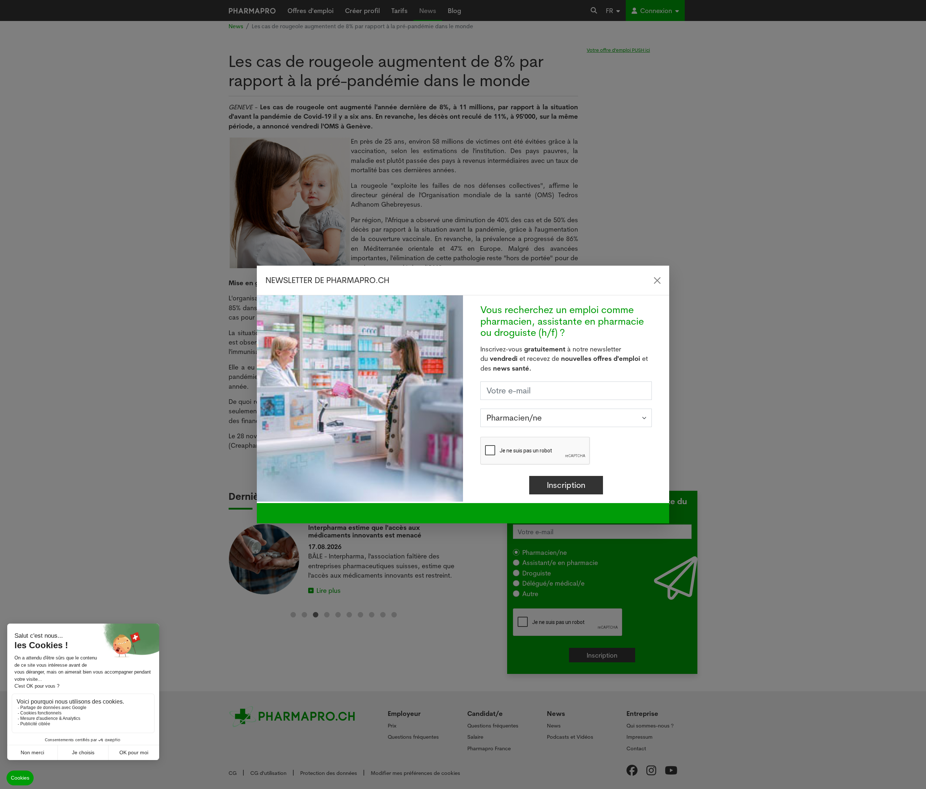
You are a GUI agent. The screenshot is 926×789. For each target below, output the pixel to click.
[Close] (657, 280)
